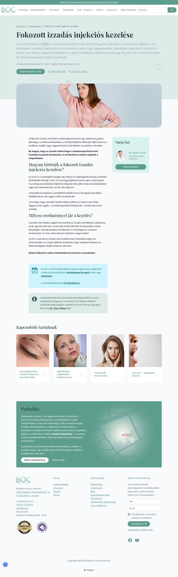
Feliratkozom (137, 524)
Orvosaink (54, 10)
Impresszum (97, 488)
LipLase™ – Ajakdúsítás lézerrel (143, 374)
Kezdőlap (23, 10)
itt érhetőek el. (72, 283)
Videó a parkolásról (33, 460)
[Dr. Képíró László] (122, 156)
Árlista (56, 495)
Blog (93, 491)
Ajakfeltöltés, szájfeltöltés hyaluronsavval (64, 374)
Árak (79, 10)
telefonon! (46, 276)
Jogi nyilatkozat (98, 505)
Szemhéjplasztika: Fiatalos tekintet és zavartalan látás (29, 374)
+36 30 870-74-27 (24, 501)
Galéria (99, 10)
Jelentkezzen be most (77, 272)
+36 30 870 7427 (58, 71)
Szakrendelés (34, 26)
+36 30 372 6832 (79, 71)
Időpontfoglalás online (31, 71)
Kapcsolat (112, 10)
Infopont (88, 10)
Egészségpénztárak (100, 495)
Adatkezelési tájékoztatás (103, 502)
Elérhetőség (58, 460)
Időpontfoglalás (128, 10)
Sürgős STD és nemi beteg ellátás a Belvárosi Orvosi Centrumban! (89, 2)
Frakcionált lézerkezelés (100, 374)
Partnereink (96, 498)
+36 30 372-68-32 (24, 504)
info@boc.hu (22, 508)
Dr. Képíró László (137, 152)
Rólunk (56, 491)
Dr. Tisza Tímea (58, 308)
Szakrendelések (37, 10)
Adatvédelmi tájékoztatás (140, 529)
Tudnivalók (68, 10)
